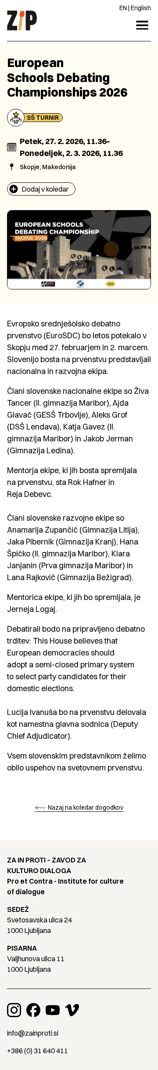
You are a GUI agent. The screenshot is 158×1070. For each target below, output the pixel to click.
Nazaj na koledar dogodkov (85, 807)
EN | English (135, 8)
